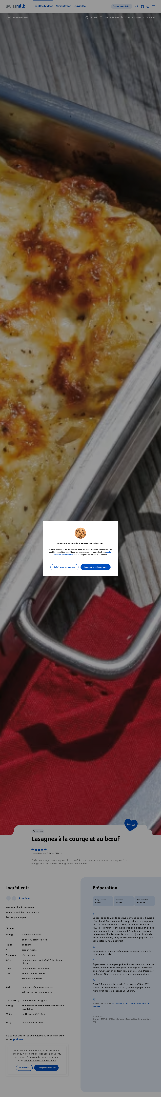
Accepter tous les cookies (96, 567)
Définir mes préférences (64, 567)
